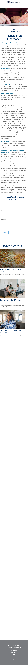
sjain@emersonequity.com (14, 647)
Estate (14, 656)
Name (2, 202)
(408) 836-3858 (16, 645)
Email (2, 211)
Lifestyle (14, 663)
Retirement (14, 652)
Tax (14, 660)
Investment (14, 654)
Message (3, 219)
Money (14, 662)
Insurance (14, 658)
